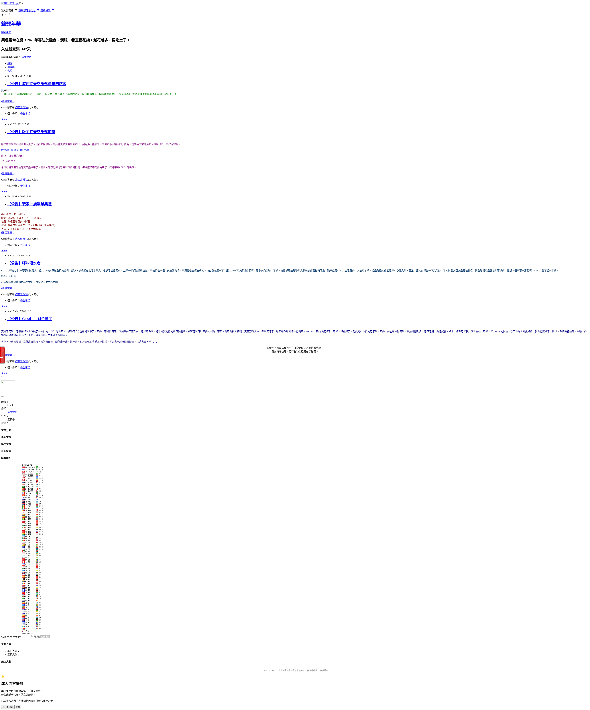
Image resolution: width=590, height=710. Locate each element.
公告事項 (25, 113)
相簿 (9, 63)
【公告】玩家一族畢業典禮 (29, 204)
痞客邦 (19, 107)
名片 (9, 70)
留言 (25, 107)
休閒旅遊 (26, 57)
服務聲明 (324, 670)
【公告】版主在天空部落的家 (31, 132)
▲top (4, 119)
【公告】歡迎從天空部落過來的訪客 (36, 84)
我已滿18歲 (7, 707)
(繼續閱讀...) (7, 101)
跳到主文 (6, 32)
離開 (18, 707)
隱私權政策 (312, 670)
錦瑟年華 (11, 24)
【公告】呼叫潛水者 (24, 263)
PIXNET (272, 670)
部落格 (11, 67)
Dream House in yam (15, 150)
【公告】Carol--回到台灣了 (29, 319)
